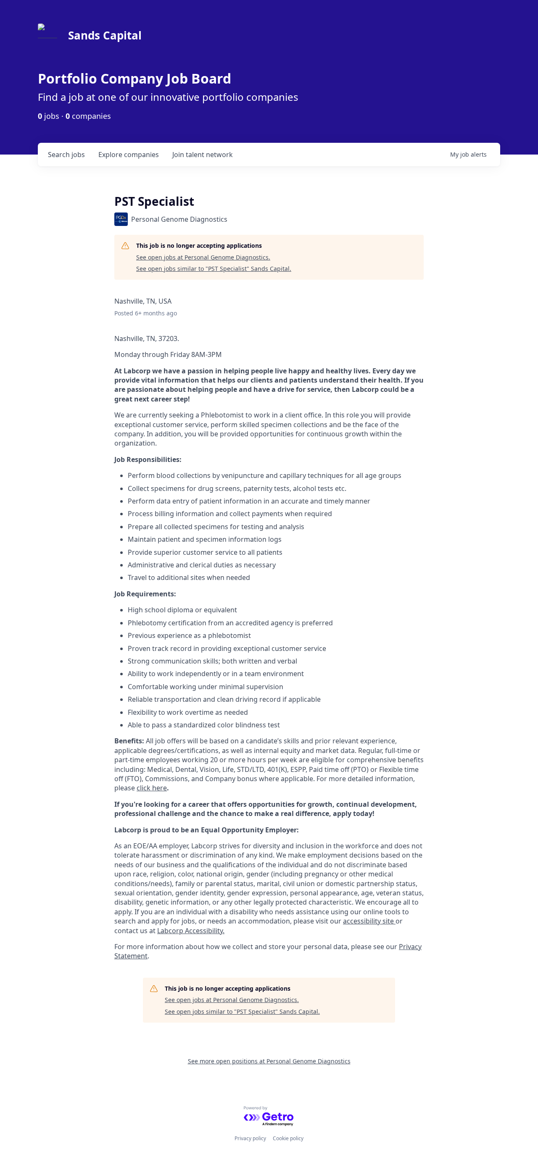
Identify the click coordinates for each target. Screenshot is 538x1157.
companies (128, 154)
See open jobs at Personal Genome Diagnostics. (203, 257)
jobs (66, 154)
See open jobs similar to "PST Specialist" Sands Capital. (213, 269)
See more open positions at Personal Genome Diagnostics (269, 1061)
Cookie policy (288, 1138)
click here (152, 787)
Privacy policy (250, 1138)
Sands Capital (105, 35)
